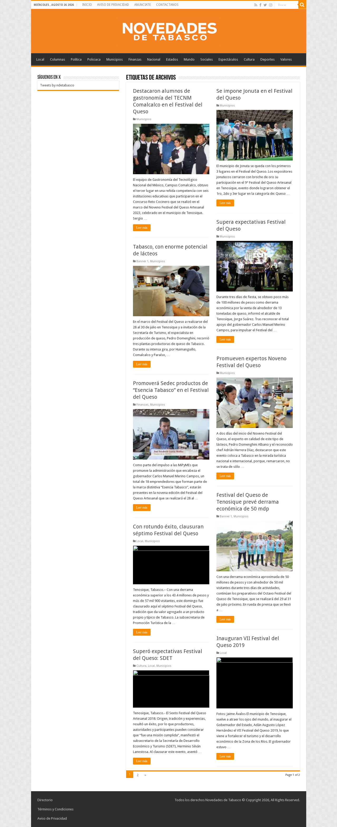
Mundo (189, 59)
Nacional (153, 59)
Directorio (45, 800)
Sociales (206, 59)
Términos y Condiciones (55, 809)
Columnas (57, 59)
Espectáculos (228, 59)
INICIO (87, 5)
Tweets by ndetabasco (57, 85)
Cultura (249, 59)
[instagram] (271, 5)
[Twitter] (265, 5)
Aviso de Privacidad (52, 818)
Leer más (141, 228)
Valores (286, 59)
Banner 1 (142, 261)
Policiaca (94, 59)
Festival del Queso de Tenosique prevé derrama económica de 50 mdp (247, 502)
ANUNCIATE (142, 5)
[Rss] (256, 5)
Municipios (114, 59)
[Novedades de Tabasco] (168, 30)
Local (40, 59)
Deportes (267, 59)
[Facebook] (260, 5)
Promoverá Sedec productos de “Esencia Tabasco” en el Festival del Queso (171, 390)
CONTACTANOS (167, 5)
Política (76, 59)
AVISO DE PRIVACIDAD (113, 5)
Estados (172, 59)
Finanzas (134, 59)
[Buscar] (302, 5)
